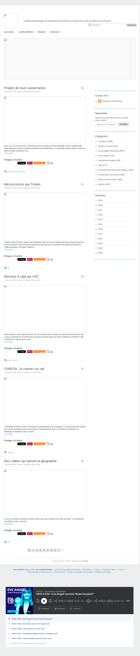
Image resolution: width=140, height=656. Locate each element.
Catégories (25, 32)
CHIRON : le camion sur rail (24, 369)
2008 (100, 253)
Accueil (9, 32)
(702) (106, 155)
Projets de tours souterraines (24, 88)
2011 (100, 238)
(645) (109, 160)
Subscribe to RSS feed (112, 101)
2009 (100, 248)
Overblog (84, 561)
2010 (100, 243)
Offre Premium (59, 572)
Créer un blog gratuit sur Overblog (67, 570)
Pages (41, 32)
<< (29, 550)
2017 (100, 210)
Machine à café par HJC (21, 276)
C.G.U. (121, 570)
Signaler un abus (109, 570)
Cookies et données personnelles (80, 572)
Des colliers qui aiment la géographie (30, 461)
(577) (103, 165)
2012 (100, 234)
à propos (76, 608)
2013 (100, 229)
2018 (100, 205)
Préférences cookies (103, 572)
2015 (100, 219)
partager (61, 608)
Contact (55, 32)
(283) (110, 179)
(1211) (108, 146)
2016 (100, 215)
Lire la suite (8, 153)
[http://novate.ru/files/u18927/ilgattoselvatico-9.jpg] (45, 516)
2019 (100, 200)
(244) (104, 184)
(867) (111, 151)
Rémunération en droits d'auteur (40, 572)
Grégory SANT (30, 570)
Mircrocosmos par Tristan (22, 184)
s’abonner (45, 608)
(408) (115, 170)
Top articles (87, 570)
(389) (111, 175)
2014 (100, 224)
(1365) (105, 141)
